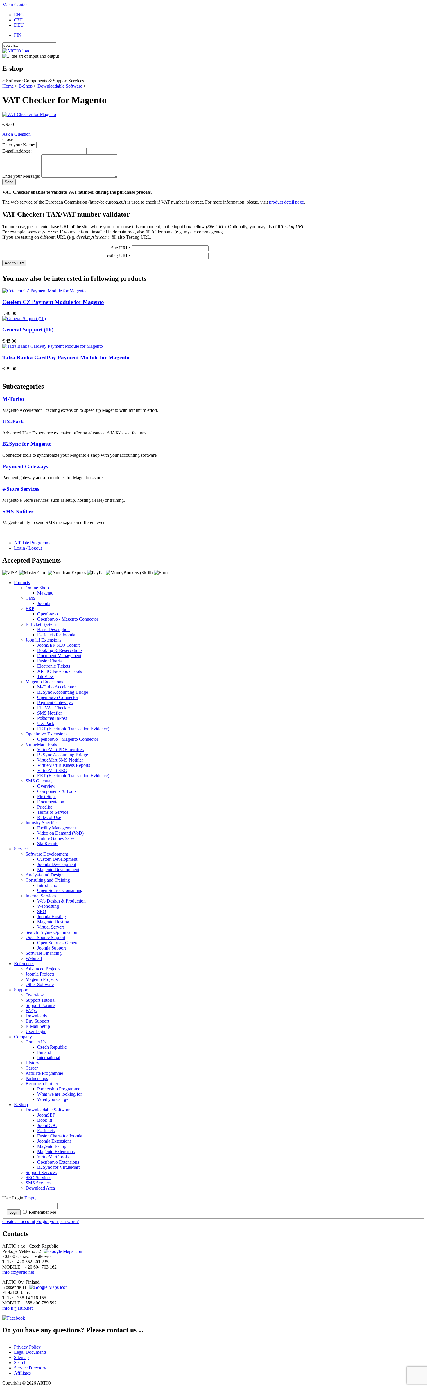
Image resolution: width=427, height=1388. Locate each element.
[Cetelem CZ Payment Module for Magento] (44, 290)
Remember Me (42, 1212)
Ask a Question (16, 134)
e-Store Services (20, 489)
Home (8, 86)
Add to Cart (14, 263)
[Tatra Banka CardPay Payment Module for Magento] (52, 346)
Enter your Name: (18, 144)
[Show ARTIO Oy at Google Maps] (48, 1287)
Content (21, 4)
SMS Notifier (17, 511)
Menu (7, 4)
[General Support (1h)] (24, 318)
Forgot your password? (57, 1221)
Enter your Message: (21, 176)
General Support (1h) (27, 330)
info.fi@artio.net (17, 1308)
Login (13, 1212)
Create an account (18, 1221)
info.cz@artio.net (18, 1272)
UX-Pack (13, 421)
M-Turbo (13, 399)
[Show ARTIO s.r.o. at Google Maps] (62, 1251)
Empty (30, 1197)
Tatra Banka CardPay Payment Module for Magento (66, 357)
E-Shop (26, 86)
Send (9, 182)
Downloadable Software (59, 86)
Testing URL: (117, 255)
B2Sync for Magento (27, 444)
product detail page (286, 202)
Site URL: (120, 247)
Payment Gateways (25, 466)
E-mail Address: (17, 150)
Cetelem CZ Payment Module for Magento (53, 302)
